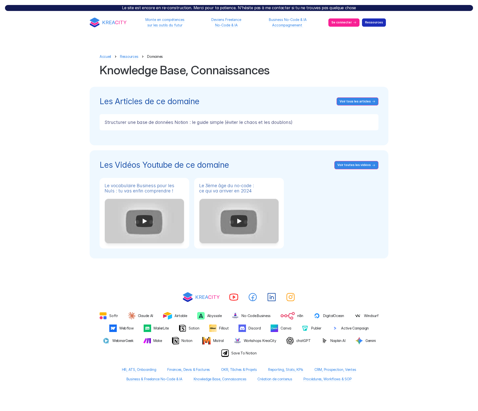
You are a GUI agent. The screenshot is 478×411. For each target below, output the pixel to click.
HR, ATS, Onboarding (139, 369)
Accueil (105, 56)
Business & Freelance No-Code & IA (154, 379)
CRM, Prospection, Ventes (335, 369)
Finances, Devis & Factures (188, 369)
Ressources (129, 56)
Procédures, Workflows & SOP (327, 379)
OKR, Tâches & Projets (239, 369)
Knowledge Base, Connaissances (220, 379)
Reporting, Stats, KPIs (285, 369)
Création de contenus (274, 379)
